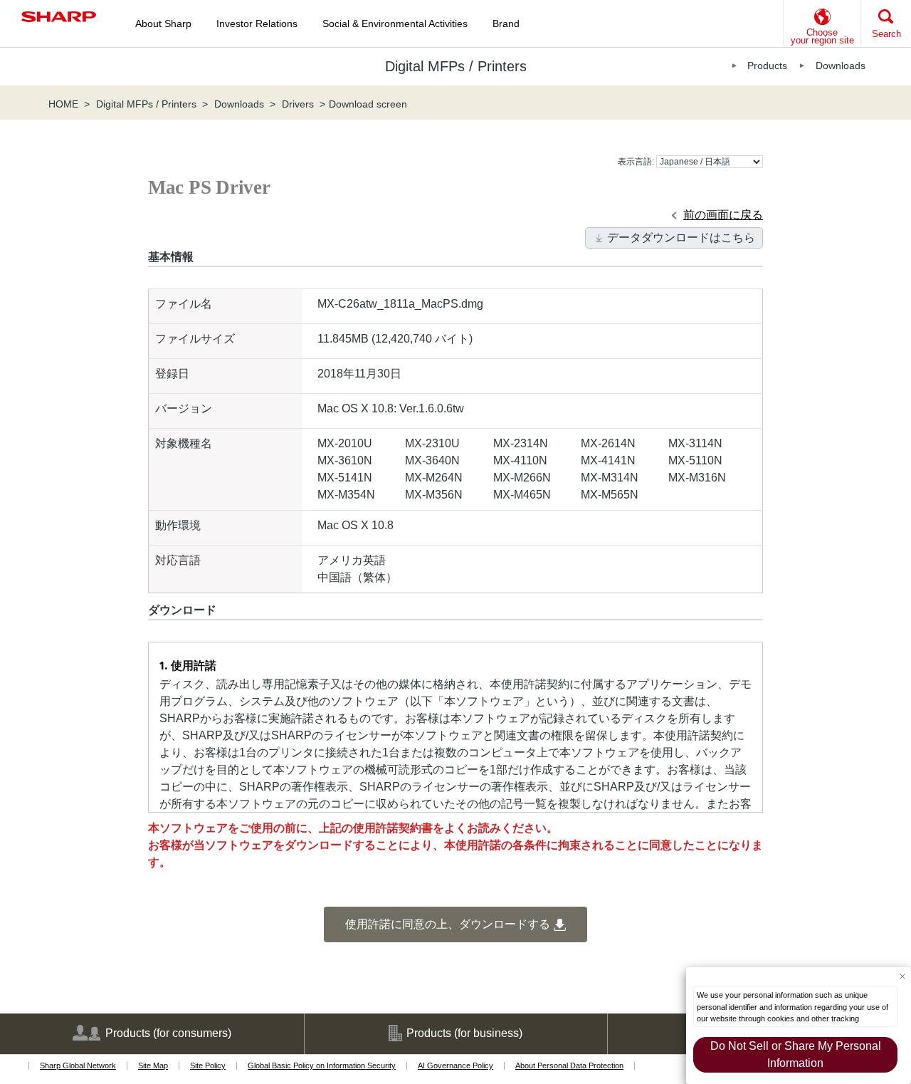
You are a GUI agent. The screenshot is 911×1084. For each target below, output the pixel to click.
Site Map (153, 1065)
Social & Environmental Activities (395, 23)
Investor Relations (256, 23)
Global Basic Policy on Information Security (322, 1065)
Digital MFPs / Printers (146, 104)
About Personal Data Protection (569, 1065)
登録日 (172, 374)
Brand (506, 23)
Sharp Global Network (78, 1065)
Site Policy (208, 1065)
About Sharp (163, 23)
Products (767, 65)
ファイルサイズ (195, 339)
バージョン (183, 408)
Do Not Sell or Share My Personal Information (795, 1054)
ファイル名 (183, 304)
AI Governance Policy (455, 1065)
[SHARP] (58, 16)
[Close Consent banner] (902, 976)
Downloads (840, 65)
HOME (63, 104)
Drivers (298, 104)
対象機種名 (183, 443)
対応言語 (178, 560)
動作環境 (178, 525)
